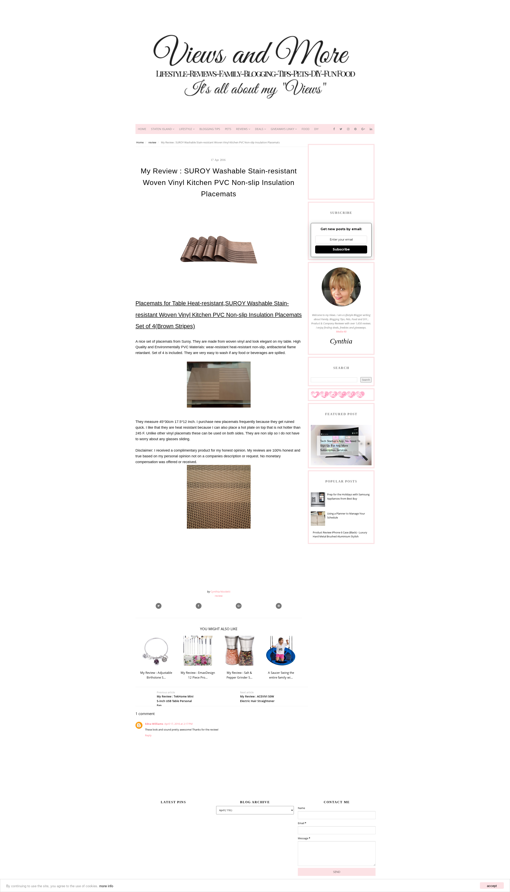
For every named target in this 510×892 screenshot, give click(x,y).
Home (142, 129)
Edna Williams (154, 724)
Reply (148, 735)
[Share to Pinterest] (279, 606)
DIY (316, 129)
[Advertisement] (255, 9)
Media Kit (341, 331)
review (219, 596)
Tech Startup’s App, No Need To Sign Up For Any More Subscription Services (340, 445)
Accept (492, 885)
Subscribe (341, 249)
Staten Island (162, 129)
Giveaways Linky (283, 129)
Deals (259, 129)
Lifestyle (186, 129)
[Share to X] (159, 606)
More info (106, 885)
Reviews (242, 129)
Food (305, 129)
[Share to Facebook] (199, 606)
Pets (228, 129)
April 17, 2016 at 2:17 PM (178, 724)
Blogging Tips (209, 129)
